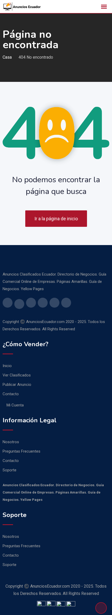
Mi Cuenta (15, 405)
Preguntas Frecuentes (21, 451)
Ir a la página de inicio (56, 218)
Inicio (7, 365)
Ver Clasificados (17, 375)
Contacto (11, 394)
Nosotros (11, 442)
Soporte (9, 470)
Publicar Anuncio (17, 384)
